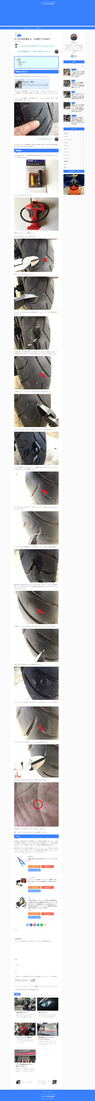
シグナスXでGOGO (47, 4)
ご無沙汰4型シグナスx (21, 1012)
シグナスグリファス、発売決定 (23, 1037)
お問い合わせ (38, 28)
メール (17, 965)
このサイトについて (27, 28)
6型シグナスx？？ (43, 1012)
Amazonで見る (34, 866)
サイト (16, 970)
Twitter (44, 1091)
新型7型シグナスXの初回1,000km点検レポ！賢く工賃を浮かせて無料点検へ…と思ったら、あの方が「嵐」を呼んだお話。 (77, 120)
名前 (16, 959)
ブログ (16, 929)
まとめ (19, 66)
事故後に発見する (22, 62)
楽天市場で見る (47, 866)
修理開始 (20, 64)
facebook (50, 1091)
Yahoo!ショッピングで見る (34, 870)
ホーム (16, 28)
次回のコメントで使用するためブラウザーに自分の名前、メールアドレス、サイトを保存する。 (37, 976)
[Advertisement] (47, 16)
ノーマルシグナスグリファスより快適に (47, 1094)
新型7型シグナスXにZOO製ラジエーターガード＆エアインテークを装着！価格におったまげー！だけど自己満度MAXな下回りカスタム (77, 108)
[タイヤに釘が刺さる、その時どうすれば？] (38, 925)
